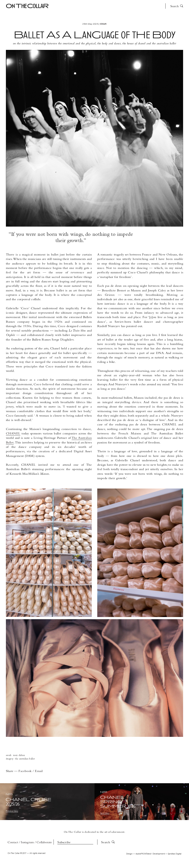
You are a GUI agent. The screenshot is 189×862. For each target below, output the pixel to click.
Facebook (25, 771)
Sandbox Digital (174, 854)
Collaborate (44, 842)
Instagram (27, 842)
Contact (13, 842)
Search (175, 6)
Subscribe (64, 842)
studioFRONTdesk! (144, 854)
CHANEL (13, 433)
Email (39, 771)
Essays (60, 7)
